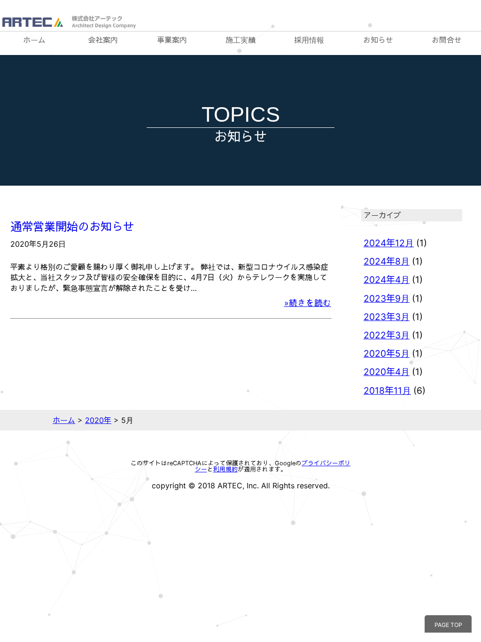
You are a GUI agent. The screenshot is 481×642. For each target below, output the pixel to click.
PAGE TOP (448, 624)
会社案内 (103, 40)
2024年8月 (387, 261)
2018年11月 (387, 390)
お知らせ (378, 40)
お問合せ (447, 40)
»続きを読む (307, 303)
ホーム (34, 40)
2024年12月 (389, 243)
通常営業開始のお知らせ (72, 227)
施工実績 (240, 40)
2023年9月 (387, 298)
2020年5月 (387, 353)
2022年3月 (387, 335)
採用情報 (309, 40)
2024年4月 (387, 279)
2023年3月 (387, 316)
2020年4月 (387, 371)
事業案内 (172, 40)
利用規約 (225, 469)
